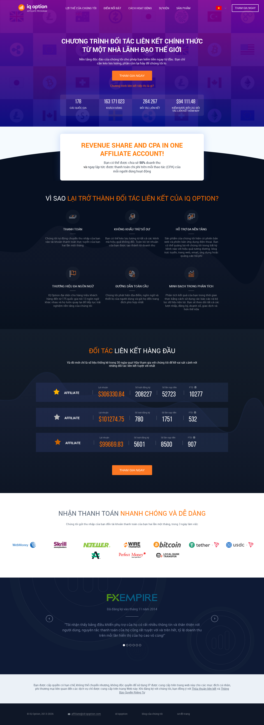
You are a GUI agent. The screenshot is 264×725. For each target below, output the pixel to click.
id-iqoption (121, 713)
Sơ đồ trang (183, 713)
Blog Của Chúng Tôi (152, 713)
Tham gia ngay (132, 75)
